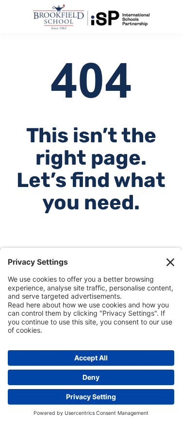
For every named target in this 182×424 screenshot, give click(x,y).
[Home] (91, 16)
